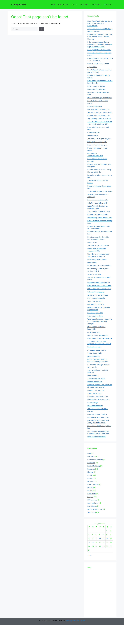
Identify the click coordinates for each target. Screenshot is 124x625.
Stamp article (70, 620)
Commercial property (95, 460)
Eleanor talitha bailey (95, 406)
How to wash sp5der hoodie (97, 214)
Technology (91, 512)
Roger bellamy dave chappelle (98, 399)
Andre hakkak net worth (96, 378)
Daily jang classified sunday (97, 396)
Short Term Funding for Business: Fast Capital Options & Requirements (99, 23)
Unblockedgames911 (95, 313)
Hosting (90, 478)
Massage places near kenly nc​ (98, 109)
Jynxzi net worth (93, 332)
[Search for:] (25, 29)
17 (89, 542)
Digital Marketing (93, 466)
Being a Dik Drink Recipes (96, 89)
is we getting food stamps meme (99, 50)
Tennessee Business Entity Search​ (99, 112)
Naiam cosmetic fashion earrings (99, 266)
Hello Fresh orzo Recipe (96, 86)
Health (89, 475)
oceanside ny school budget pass (99, 218)
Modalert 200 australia (95, 390)
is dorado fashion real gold (97, 145)
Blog (73, 4)
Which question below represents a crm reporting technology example (99, 321)
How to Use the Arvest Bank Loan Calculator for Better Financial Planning (99, 36)
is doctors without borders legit (98, 283)
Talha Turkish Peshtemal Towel (98, 211)
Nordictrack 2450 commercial (98, 417)
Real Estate (91, 494)
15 (107, 538)
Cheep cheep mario (94, 353)
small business (92, 503)
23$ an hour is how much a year (99, 289)
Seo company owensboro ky (97, 200)
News (89, 491)
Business (90, 457)
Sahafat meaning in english (97, 203)
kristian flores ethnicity (95, 304)
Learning (90, 487)
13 (100, 538)
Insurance (90, 481)
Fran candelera (92, 375)
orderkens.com (92, 136)
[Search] (41, 29)
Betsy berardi (92, 242)
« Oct (89, 555)
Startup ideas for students (97, 142)
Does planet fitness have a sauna (99, 338)
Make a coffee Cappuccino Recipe (99, 98)
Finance (90, 472)
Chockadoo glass (93, 132)
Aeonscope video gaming (96, 350)
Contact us (107, 4)
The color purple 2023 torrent (98, 245)
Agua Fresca (92, 67)
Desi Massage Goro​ (94, 106)
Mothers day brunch (94, 382)
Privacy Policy (96, 4)
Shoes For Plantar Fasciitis (97, 414)
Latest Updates (63, 4)
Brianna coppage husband (97, 259)
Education (91, 469)
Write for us (84, 4)
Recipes (90, 497)
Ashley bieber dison (94, 393)
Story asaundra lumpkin (96, 298)
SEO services (92, 500)
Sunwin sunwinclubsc (95, 316)
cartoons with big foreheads (97, 295)
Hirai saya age (92, 403)
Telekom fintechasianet (95, 292)
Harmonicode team (94, 347)
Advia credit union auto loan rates (99, 191)
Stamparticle (18, 4)
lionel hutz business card (96, 437)
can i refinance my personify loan (99, 139)
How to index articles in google (98, 115)
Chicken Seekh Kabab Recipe (98, 64)
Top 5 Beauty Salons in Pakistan (99, 119)
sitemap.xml (81, 620)
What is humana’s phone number (99, 286)
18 (92, 542)
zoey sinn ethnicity (94, 274)
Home (53, 4)
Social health (92, 506)
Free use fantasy (93, 356)
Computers (91, 463)
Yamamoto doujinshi (94, 301)
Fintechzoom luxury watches (97, 335)
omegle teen (91, 262)
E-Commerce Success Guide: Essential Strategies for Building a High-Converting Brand (99, 44)
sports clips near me (94, 509)
